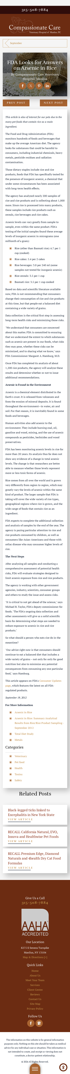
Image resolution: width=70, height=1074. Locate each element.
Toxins (18, 774)
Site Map (35, 1004)
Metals (18, 740)
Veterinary (21, 756)
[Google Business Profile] (39, 1023)
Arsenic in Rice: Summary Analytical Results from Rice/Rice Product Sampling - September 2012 (39, 722)
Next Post (53, 102)
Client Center (35, 989)
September (16, 43)
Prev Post (16, 102)
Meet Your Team (35, 980)
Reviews (35, 994)
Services (35, 985)
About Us (35, 975)
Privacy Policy (35, 1008)
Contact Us (35, 999)
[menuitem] (35, 970)
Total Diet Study (24, 734)
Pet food (19, 762)
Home (35, 971)
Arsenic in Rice (23, 712)
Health (18, 768)
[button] (63, 1067)
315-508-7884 (35, 10)
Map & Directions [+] (35, 957)
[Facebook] (31, 1023)
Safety (18, 780)
